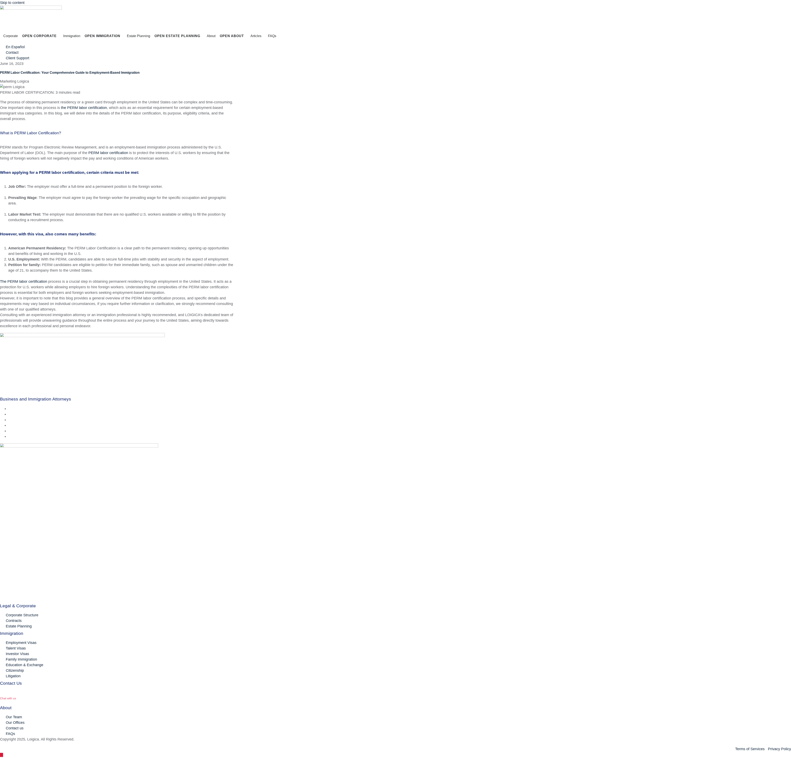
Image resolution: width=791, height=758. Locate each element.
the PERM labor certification (84, 108)
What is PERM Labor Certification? (30, 133)
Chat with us (8, 698)
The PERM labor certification (23, 281)
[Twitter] (9, 414)
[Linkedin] (9, 420)
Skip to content (12, 3)
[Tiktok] (9, 436)
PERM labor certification (108, 153)
